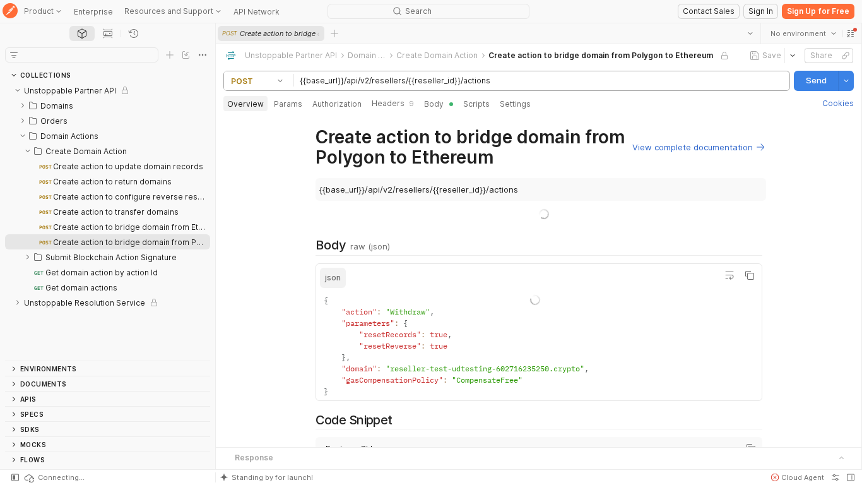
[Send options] (846, 81)
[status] (54, 477)
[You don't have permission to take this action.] (334, 33)
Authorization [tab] (337, 104)
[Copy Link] (845, 55)
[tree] (107, 222)
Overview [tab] (245, 104)
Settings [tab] (515, 104)
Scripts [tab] (476, 104)
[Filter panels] (13, 55)
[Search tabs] (750, 33)
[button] (850, 33)
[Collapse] (18, 90)
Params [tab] (288, 104)
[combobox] (803, 33)
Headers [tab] (393, 103)
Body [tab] (434, 104)
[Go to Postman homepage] (10, 11)
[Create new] (169, 55)
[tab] (82, 33)
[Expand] (23, 105)
